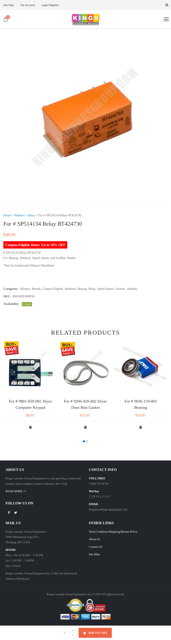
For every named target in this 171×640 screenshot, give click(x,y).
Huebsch (70, 288)
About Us (94, 539)
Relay (31, 215)
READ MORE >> (16, 491)
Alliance (25, 288)
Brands (36, 288)
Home (7, 215)
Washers (19, 215)
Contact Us (95, 546)
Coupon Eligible (52, 288)
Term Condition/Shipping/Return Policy (113, 531)
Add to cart (97, 632)
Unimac (120, 288)
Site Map (94, 554)
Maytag (82, 288)
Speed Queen (105, 288)
